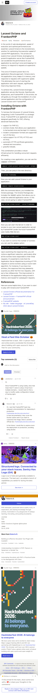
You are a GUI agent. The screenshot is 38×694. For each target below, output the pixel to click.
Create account (30, 2)
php (10, 40)
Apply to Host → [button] (8, 352)
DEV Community (8, 663)
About (31, 673)
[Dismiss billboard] (35, 676)
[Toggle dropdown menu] (35, 311)
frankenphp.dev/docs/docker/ (25, 422)
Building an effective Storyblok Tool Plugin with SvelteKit (17, 541)
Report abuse (25, 438)
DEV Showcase (23, 673)
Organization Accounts (10, 673)
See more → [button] (19, 487)
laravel (4, 40)
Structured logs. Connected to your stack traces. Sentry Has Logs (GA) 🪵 (18, 469)
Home (7, 668)
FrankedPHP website (11, 301)
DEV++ (24, 668)
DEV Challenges (15, 668)
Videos (29, 668)
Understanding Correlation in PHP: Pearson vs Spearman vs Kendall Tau (16, 550)
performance (25, 40)
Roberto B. (9, 23)
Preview (17, 372)
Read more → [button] (7, 656)
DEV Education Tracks (9, 670)
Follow (19, 503)
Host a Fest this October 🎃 (17, 337)
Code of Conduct (14, 438)
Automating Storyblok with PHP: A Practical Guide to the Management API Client (18, 559)
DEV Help (20, 670)
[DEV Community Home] (7, 2)
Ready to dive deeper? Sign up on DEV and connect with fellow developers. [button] (19, 689)
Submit (7, 372)
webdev (16, 40)
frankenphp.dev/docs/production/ (18, 413)
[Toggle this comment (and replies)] (2, 382)
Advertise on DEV (29, 670)
